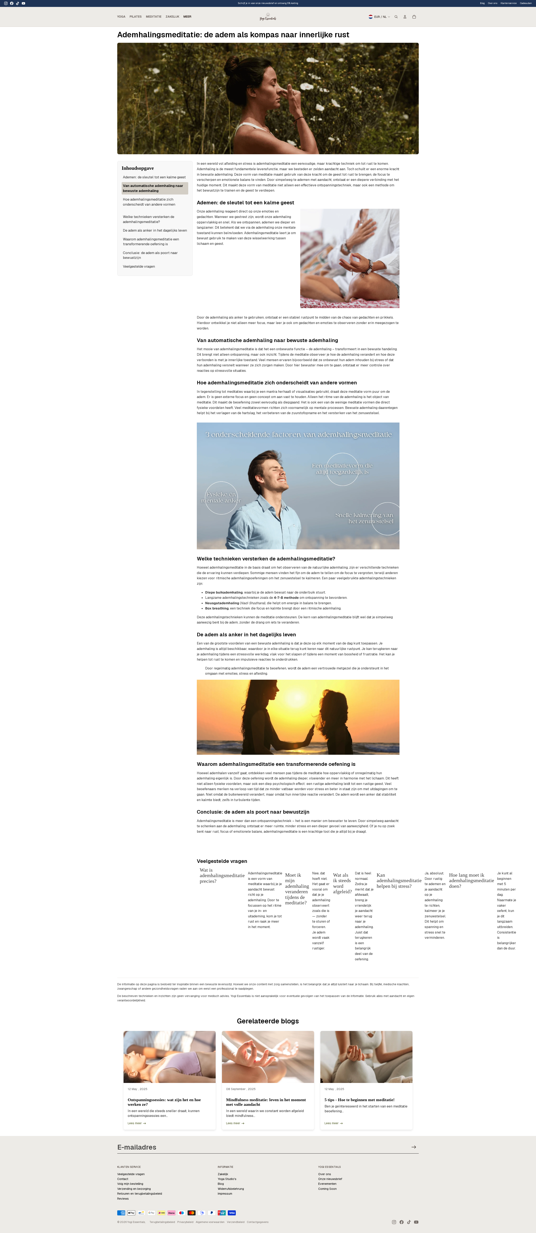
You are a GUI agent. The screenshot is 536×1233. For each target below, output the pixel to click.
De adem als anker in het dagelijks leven (155, 230)
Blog (482, 3)
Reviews (123, 1199)
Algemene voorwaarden (210, 1222)
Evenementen (327, 1184)
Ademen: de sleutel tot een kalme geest (154, 177)
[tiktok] (17, 3)
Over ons (324, 1174)
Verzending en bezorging (134, 1189)
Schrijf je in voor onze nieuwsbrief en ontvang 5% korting (268, 3)
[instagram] (6, 3)
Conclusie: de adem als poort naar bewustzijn (150, 255)
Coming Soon (327, 1189)
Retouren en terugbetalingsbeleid (139, 1193)
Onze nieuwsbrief (330, 1179)
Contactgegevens (257, 1222)
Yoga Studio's (227, 1179)
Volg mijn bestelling (130, 1184)
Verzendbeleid (236, 1222)
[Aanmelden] (414, 1147)
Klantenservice (509, 3)
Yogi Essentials (136, 1222)
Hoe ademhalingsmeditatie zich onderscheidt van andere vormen (149, 202)
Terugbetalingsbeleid (162, 1222)
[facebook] (11, 3)
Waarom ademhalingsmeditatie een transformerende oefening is (151, 241)
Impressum (225, 1193)
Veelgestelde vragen (139, 266)
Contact (122, 1179)
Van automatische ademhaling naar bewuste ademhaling (153, 188)
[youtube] (23, 3)
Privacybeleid (185, 1222)
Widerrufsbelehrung (231, 1189)
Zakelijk (223, 1174)
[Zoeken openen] (396, 16)
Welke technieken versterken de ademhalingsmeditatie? (148, 219)
